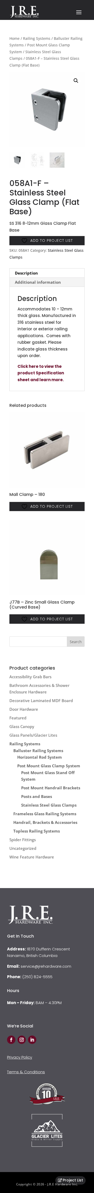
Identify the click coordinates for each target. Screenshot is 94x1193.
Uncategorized (22, 848)
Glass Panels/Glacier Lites (33, 735)
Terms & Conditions (26, 1072)
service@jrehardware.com (46, 966)
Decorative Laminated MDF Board (41, 700)
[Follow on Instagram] (21, 1040)
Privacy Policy (19, 1057)
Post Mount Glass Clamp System (48, 765)
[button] (76, 80)
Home (14, 38)
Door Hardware (23, 709)
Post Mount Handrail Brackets (50, 787)
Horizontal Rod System (39, 757)
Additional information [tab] (38, 282)
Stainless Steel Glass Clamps (49, 805)
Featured (17, 717)
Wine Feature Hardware (31, 857)
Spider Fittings (22, 839)
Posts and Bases (36, 796)
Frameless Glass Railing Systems (44, 813)
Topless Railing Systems (36, 831)
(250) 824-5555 (37, 976)
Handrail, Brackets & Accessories (45, 822)
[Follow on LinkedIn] (32, 1040)
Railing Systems (36, 38)
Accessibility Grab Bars (30, 676)
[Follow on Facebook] (11, 1040)
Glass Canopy (21, 726)
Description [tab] (26, 273)
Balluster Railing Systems (38, 750)
